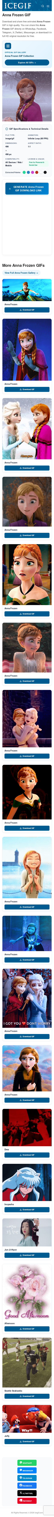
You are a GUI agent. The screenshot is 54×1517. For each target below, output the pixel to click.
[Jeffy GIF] (27, 1419)
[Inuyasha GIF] (27, 1182)
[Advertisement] (27, 224)
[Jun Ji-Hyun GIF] (27, 1232)
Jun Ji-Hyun (10, 1249)
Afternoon (9, 1323)
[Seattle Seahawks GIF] (27, 1362)
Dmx (6, 1149)
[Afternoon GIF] (27, 1292)
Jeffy (6, 1435)
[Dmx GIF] (27, 1127)
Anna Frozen (10, 304)
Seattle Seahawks (13, 1390)
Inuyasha (9, 1204)
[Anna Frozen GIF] (27, 290)
